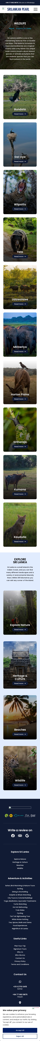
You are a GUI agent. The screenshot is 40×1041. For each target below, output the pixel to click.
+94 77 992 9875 (20, 994)
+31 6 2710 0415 (20, 986)
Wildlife (20, 780)
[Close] (35, 1008)
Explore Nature (20, 625)
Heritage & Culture (20, 677)
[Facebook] (13, 835)
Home (11, 28)
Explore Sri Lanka (23, 28)
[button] (20, 114)
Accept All (20, 1030)
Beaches (20, 730)
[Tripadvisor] (20, 835)
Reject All (20, 1036)
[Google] (27, 835)
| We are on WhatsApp (20, 3)
